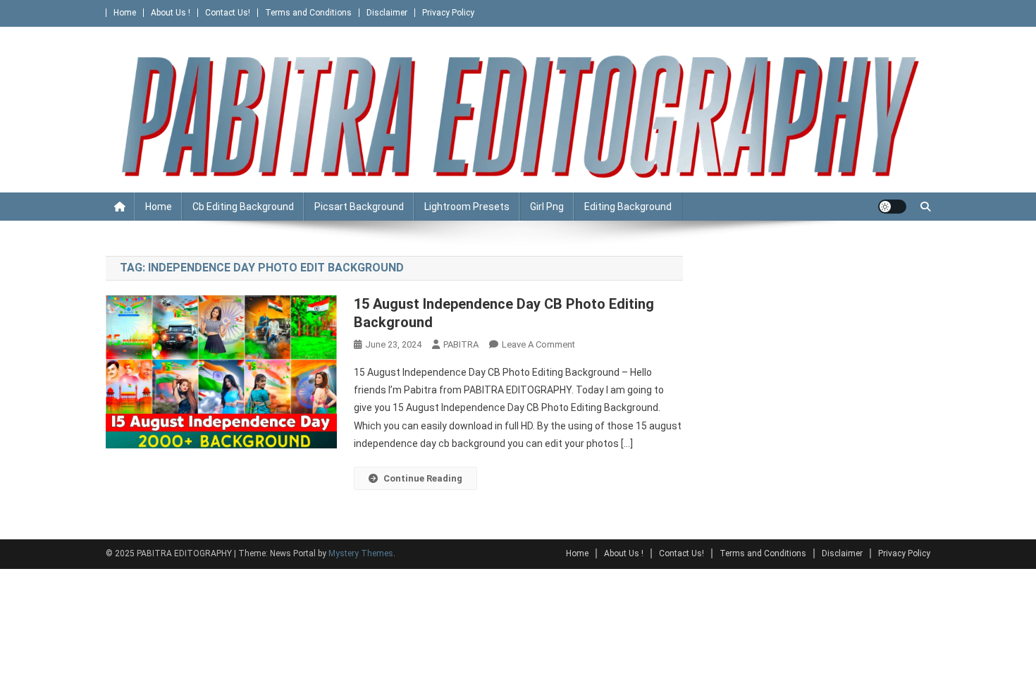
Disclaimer (386, 13)
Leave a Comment (538, 344)
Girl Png (547, 206)
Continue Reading (422, 478)
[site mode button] (892, 207)
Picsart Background (359, 206)
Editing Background (628, 206)
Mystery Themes (360, 553)
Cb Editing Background (243, 206)
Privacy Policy (448, 13)
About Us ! (170, 13)
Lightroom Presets (467, 206)
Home (124, 13)
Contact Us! (227, 13)
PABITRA (461, 344)
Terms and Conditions (308, 13)
